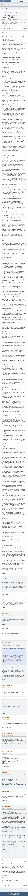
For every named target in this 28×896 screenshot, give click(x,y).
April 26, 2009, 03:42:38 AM (6, 753)
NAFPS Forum (6, 4)
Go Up (2, 885)
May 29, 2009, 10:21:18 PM (6, 774)
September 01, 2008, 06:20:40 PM (7, 687)
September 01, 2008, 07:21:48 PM (7, 704)
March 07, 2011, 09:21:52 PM (7, 861)
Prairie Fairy (6, 642)
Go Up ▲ (18, 893)
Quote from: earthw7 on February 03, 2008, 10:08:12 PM (14, 648)
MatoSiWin (6, 595)
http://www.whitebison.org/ (8, 844)
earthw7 (5, 32)
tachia (5, 772)
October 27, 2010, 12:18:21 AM (7, 808)
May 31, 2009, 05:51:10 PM (6, 793)
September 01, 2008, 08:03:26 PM (7, 719)
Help (9, 893)
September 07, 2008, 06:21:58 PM (7, 735)
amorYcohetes (7, 806)
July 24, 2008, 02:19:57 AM (6, 615)
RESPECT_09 (6, 792)
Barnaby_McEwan (8, 685)
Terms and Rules (13, 893)
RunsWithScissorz (8, 859)
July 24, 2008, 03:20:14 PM (6, 630)
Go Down (3, 28)
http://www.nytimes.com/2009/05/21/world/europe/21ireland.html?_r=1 (14, 785)
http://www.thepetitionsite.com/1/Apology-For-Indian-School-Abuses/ (13, 828)
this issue (9, 848)
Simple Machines (17, 894)
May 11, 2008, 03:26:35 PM (6, 579)
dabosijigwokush (8, 751)
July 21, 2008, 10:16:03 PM (6, 596)
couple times (14, 848)
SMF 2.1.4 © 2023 (11, 894)
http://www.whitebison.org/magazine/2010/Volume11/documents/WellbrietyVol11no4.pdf (14, 838)
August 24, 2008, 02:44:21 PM (7, 644)
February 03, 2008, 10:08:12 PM (7, 34)
